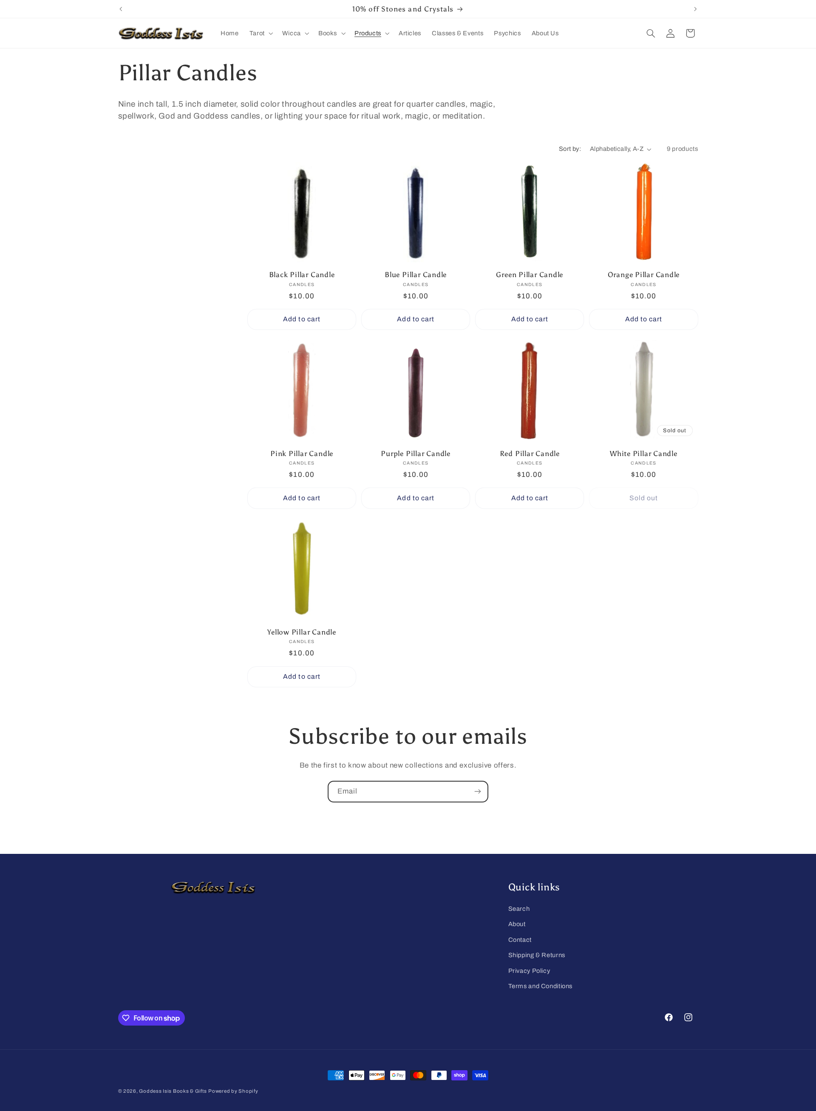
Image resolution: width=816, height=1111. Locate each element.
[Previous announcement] (120, 8)
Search (519, 908)
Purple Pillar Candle (415, 453)
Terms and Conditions (540, 986)
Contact (520, 939)
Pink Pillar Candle (301, 453)
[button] (260, 33)
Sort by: (570, 148)
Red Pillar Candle (530, 453)
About (517, 924)
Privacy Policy (529, 970)
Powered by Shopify (233, 1091)
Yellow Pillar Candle (301, 632)
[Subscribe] (477, 791)
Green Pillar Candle (529, 274)
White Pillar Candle (643, 453)
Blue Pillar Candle (416, 274)
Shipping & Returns (536, 955)
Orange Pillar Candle (644, 274)
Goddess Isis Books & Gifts (173, 1091)
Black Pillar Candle (302, 274)
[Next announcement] (695, 8)
